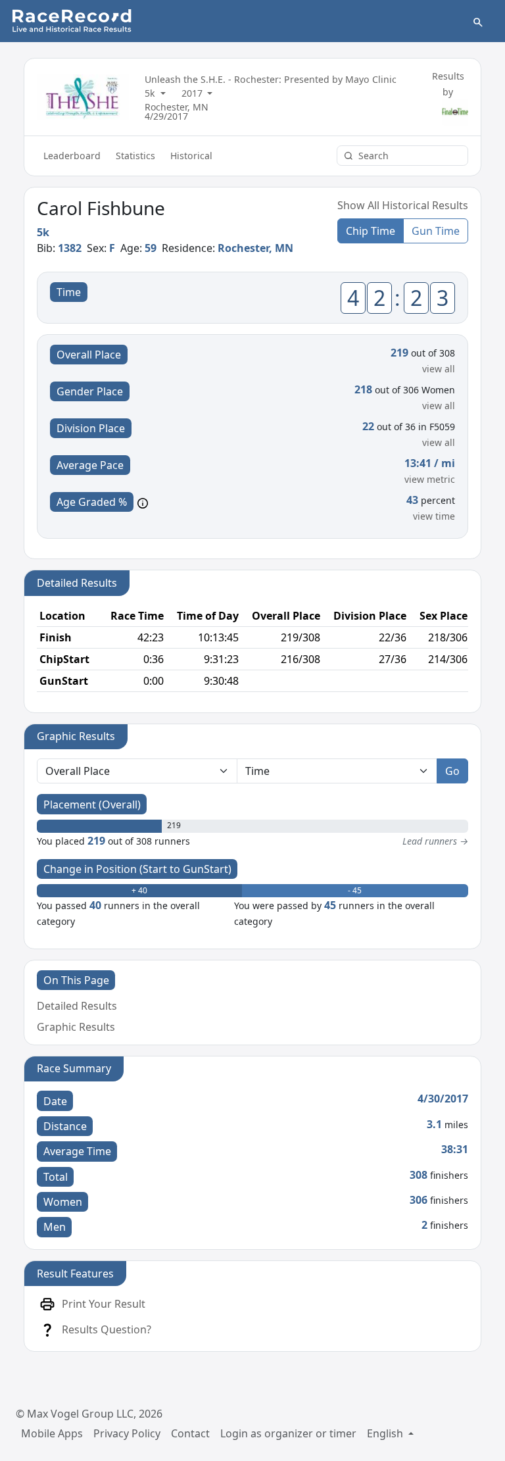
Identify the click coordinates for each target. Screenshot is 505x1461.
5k (151, 93)
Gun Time (436, 231)
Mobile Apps (52, 1433)
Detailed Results (77, 1006)
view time (434, 516)
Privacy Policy (126, 1433)
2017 (193, 93)
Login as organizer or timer (288, 1433)
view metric (429, 479)
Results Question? (106, 1329)
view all (438, 368)
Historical (191, 155)
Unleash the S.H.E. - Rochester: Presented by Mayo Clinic (271, 79)
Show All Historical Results (402, 205)
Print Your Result (103, 1304)
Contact (190, 1433)
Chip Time (370, 231)
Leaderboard (72, 155)
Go (452, 771)
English (386, 1433)
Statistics (135, 155)
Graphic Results (76, 1027)
